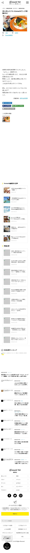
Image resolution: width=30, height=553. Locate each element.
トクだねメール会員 (7, 525)
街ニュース (3, 476)
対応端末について (22, 529)
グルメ (2, 479)
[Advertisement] (15, 52)
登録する (15, 513)
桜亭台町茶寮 (24, 98)
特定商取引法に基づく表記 (22, 532)
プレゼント (3, 490)
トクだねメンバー (22, 525)
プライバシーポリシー (7, 532)
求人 (23, 536)
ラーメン (3, 483)
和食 (7, 32)
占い (2, 486)
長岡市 (16, 32)
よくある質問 (7, 529)
